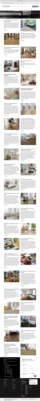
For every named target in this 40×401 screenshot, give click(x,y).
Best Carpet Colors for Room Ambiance (10, 75)
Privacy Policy (34, 373)
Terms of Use (10, 399)
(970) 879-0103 (7, 367)
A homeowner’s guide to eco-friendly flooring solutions (27, 89)
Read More (22, 40)
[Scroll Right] (29, 6)
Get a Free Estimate (35, 6)
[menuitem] (14, 6)
